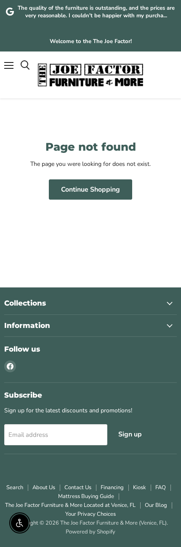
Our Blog (156, 505)
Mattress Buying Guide (86, 496)
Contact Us (77, 487)
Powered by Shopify (90, 532)
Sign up (130, 434)
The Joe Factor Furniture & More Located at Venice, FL (70, 505)
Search (14, 487)
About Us (43, 487)
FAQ (160, 487)
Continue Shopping (90, 189)
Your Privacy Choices (90, 514)
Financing (112, 487)
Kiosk (139, 487)
